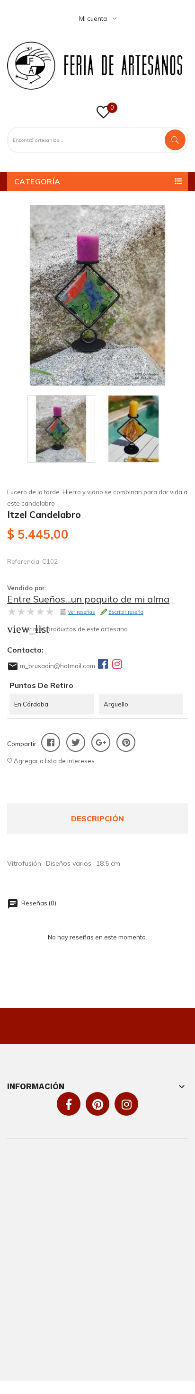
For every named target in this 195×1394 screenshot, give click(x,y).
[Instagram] (117, 664)
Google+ (100, 742)
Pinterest (125, 742)
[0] (103, 115)
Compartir (50, 742)
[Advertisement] (97, 1259)
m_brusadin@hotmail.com (57, 666)
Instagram (127, 1104)
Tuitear (75, 742)
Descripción (97, 818)
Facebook (68, 1104)
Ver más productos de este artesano (75, 629)
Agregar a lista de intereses (53, 761)
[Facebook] (103, 664)
